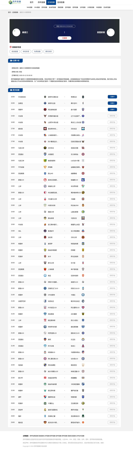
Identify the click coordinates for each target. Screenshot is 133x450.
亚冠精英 (21, 173)
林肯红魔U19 (75, 371)
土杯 (19, 186)
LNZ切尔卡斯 (75, 161)
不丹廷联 (21, 167)
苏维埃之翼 (51, 416)
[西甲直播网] (15, 4)
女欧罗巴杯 (22, 301)
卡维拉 (73, 295)
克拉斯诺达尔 (75, 416)
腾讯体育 (48, 51)
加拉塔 (50, 237)
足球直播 (51, 2)
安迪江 (73, 346)
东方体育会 (74, 154)
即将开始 (112, 116)
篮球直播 (60, 2)
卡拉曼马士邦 (52, 199)
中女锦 (20, 116)
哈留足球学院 (52, 378)
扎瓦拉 (73, 339)
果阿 (49, 339)
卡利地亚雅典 (75, 384)
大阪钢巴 (51, 154)
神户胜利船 (74, 269)
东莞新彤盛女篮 (53, 116)
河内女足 (74, 129)
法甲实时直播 (80, 436)
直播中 (112, 96)
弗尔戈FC (74, 103)
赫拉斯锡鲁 (74, 327)
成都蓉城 (74, 173)
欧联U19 (21, 180)
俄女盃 (20, 422)
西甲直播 (41, 2)
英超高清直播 (71, 436)
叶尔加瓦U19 (52, 307)
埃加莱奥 (51, 314)
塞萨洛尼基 (74, 390)
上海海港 (51, 269)
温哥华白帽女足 (53, 97)
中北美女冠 (22, 97)
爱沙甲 (20, 378)
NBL (19, 231)
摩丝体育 (51, 218)
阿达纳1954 (74, 205)
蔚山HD (50, 173)
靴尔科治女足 (75, 301)
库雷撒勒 (74, 378)
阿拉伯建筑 (51, 365)
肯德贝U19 (74, 282)
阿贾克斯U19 (52, 333)
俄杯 (19, 416)
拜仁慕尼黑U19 (53, 359)
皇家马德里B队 (53, 410)
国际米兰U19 (75, 333)
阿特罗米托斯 (52, 327)
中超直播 (99, 7)
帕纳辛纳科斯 (52, 384)
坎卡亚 (73, 263)
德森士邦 (51, 212)
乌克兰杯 (21, 148)
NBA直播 (29, 7)
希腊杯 (20, 244)
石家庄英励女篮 (76, 141)
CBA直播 (37, 7)
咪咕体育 (26, 51)
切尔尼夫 (51, 148)
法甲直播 (82, 7)
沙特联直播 (90, 7)
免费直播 (37, 51)
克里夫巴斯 (74, 148)
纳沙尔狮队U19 (53, 371)
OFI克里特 (51, 295)
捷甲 (19, 397)
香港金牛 (51, 231)
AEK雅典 (74, 314)
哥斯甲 (20, 109)
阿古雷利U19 (75, 307)
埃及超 (20, 365)
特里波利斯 (74, 244)
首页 (31, 2)
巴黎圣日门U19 (53, 288)
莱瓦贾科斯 (51, 390)
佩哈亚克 (74, 365)
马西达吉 (74, 218)
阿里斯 (73, 250)
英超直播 (60, 7)
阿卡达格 (51, 346)
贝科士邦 (74, 237)
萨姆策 (50, 167)
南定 (49, 275)
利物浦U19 (51, 352)
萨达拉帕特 (74, 256)
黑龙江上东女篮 (76, 122)
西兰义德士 (74, 320)
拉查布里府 (74, 275)
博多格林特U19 (76, 192)
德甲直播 (75, 7)
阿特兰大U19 (75, 288)
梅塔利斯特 (51, 161)
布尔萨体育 (74, 186)
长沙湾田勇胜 (75, 231)
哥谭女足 (74, 97)
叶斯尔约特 (51, 205)
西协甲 (20, 410)
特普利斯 (74, 397)
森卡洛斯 (74, 109)
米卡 (49, 256)
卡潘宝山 (51, 403)
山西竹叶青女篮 (53, 122)
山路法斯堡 (74, 212)
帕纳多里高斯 (52, 250)
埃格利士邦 (51, 186)
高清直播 (15, 51)
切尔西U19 (74, 359)
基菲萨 (50, 244)
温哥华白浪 (51, 103)
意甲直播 (68, 7)
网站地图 (44, 446)
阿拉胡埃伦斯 (52, 109)
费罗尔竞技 (74, 410)
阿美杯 (20, 256)
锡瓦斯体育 (51, 320)
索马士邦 (51, 263)
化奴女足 (51, 301)
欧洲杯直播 (52, 7)
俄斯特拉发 (51, 397)
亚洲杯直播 (106, 7)
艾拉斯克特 (74, 403)
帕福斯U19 (74, 180)
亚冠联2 (20, 154)
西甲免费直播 (34, 436)
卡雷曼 (73, 199)
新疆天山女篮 (75, 224)
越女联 (20, 129)
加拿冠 (20, 103)
